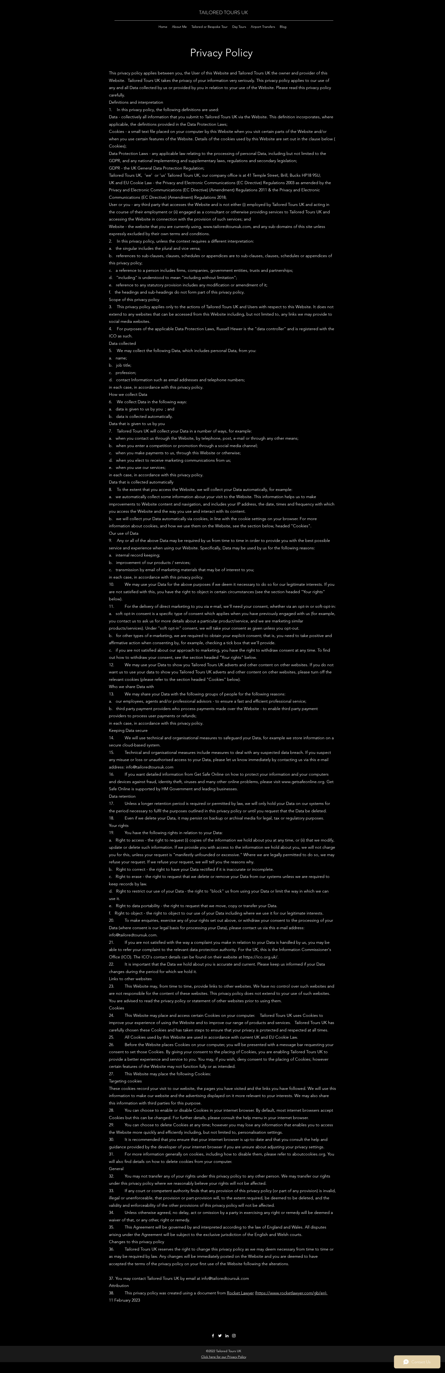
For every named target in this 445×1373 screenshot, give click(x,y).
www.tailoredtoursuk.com (227, 226)
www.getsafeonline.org (303, 781)
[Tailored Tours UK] (213, 1335)
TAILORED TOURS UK (223, 12)
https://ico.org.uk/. (261, 957)
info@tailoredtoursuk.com (149, 767)
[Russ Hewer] (227, 1335)
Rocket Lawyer (240, 1293)
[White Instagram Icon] (234, 1335)
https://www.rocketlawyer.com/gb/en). (291, 1293)
